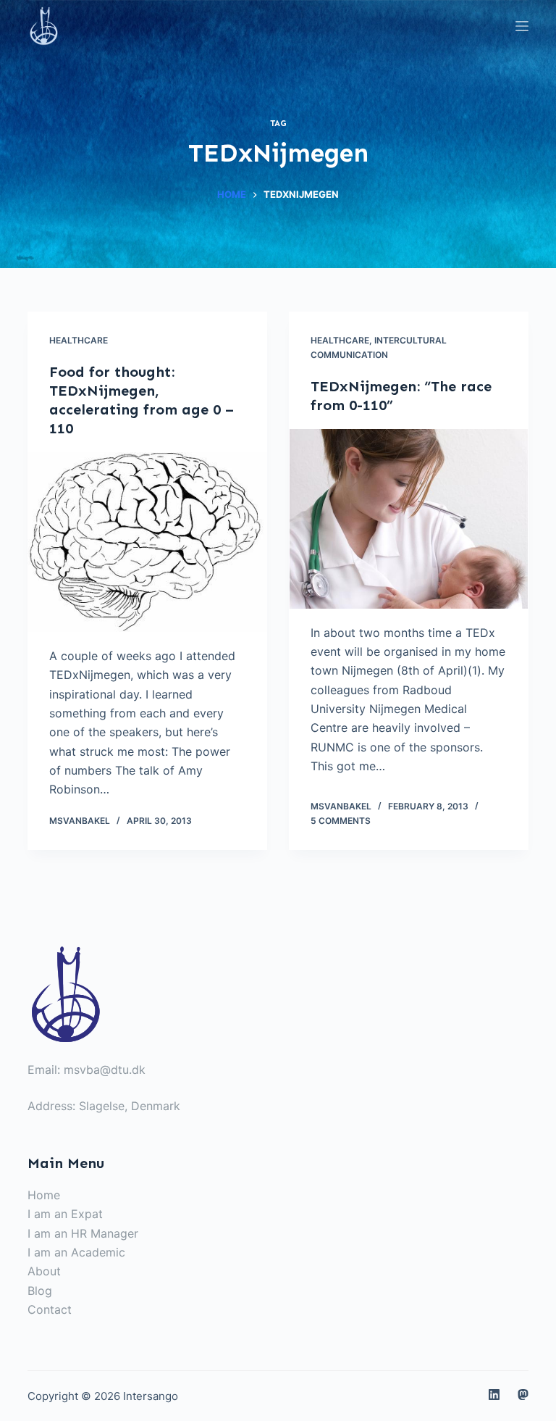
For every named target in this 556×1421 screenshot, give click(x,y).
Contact (50, 1309)
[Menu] (521, 26)
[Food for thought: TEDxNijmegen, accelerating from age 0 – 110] (147, 542)
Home (44, 1195)
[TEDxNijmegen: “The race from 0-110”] (408, 519)
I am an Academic (76, 1252)
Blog (40, 1290)
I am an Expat (65, 1214)
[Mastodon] (523, 1394)
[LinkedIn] (494, 1394)
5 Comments (341, 820)
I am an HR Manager (83, 1233)
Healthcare (78, 340)
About (44, 1271)
